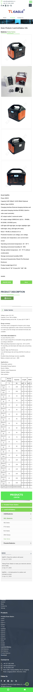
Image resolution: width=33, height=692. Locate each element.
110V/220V (9, 486)
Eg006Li (3, 624)
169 (29, 437)
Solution (3, 602)
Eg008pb (3, 628)
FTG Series (7, 526)
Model (3, 381)
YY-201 (3, 626)
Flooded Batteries (9, 543)
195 (22, 396)
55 (16, 418)
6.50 (31, 400)
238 (29, 478)
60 (16, 428)
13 (9, 455)
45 (16, 409)
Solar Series (11, 32)
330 (22, 455)
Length (24, 379)
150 (17, 473)
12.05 (25, 450)
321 (22, 391)
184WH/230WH (17, 486)
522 (22, 478)
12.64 (25, 391)
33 (16, 396)
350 (22, 428)
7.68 (25, 396)
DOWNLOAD (7, 298)
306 (22, 450)
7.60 (25, 386)
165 (29, 400)
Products (12, 17)
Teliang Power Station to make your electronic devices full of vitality (16, 564)
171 (29, 455)
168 (29, 450)
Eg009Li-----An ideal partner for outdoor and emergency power (14, 573)
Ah (17, 383)
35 (16, 400)
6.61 (31, 450)
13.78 (25, 428)
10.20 (25, 437)
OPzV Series (7, 535)
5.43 (31, 414)
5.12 (31, 396)
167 (29, 428)
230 (22, 414)
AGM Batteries (8, 514)
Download (4, 655)
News (2, 604)
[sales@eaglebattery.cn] (24, 689)
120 (17, 469)
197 (22, 400)
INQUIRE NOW (7, 282)
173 (29, 469)
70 (16, 437)
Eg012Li (3, 630)
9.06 (25, 414)
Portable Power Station (11, 504)
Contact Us (20, 17)
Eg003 (2, 618)
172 (29, 473)
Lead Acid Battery (18, 28)
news (4, 553)
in (25, 383)
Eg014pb (3, 639)
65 (16, 432)
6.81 (31, 469)
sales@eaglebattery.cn (9, 1)
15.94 (25, 469)
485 (22, 473)
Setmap (3, 608)
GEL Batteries (8, 518)
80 (16, 446)
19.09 (25, 473)
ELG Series (7, 530)
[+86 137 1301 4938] (8, 689)
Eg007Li (3, 622)
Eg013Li (3, 632)
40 (16, 405)
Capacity (16, 379)
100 (17, 386)
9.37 (31, 478)
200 (17, 391)
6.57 (31, 428)
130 (29, 396)
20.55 (25, 478)
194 (22, 386)
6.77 (31, 473)
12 (9, 396)
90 (16, 450)
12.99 (25, 455)
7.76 (25, 400)
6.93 (31, 391)
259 (22, 437)
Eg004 (2, 620)
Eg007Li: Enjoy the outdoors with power (12, 557)
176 (29, 391)
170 (29, 386)
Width (30, 379)
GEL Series (7, 522)
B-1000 (3, 643)
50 (16, 414)
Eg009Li (3, 486)
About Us (3, 598)
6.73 (31, 455)
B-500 (2, 641)
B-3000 (3, 645)
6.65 (31, 437)
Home (4, 17)
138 (29, 414)
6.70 (31, 386)
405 (22, 469)
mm (22, 383)
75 (16, 441)
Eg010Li (3, 634)
